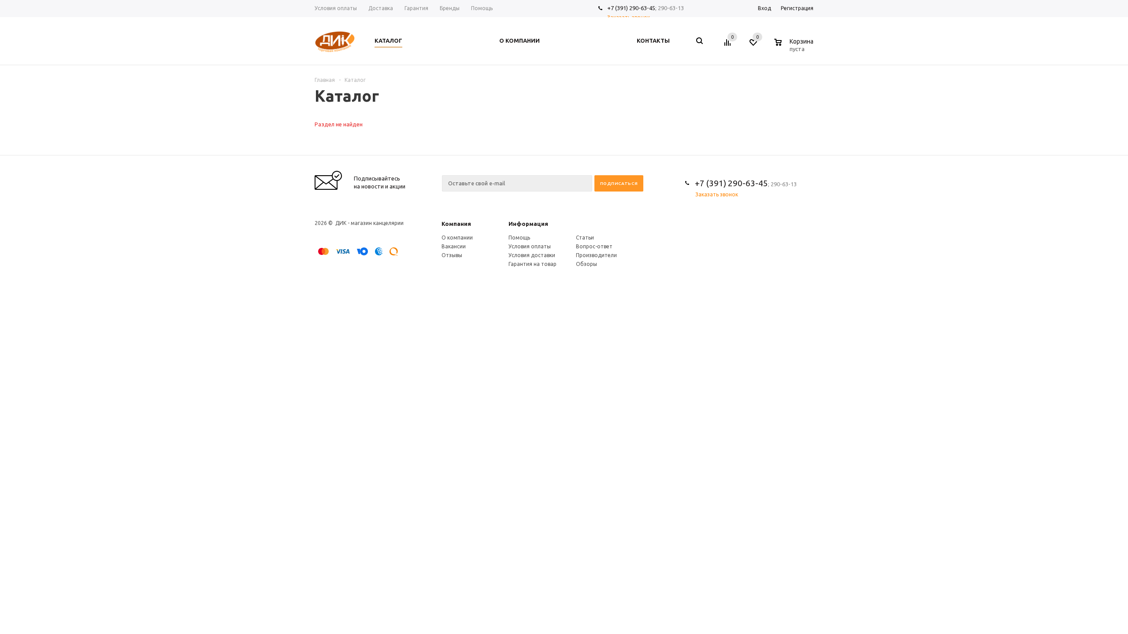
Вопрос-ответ (594, 246)
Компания (456, 224)
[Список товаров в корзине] (795, 47)
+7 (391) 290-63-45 (631, 8)
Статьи (585, 237)
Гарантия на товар (532, 264)
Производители (596, 255)
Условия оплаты (529, 246)
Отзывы (452, 255)
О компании (457, 237)
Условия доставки (531, 255)
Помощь (519, 237)
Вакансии (454, 246)
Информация (528, 224)
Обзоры (586, 264)
